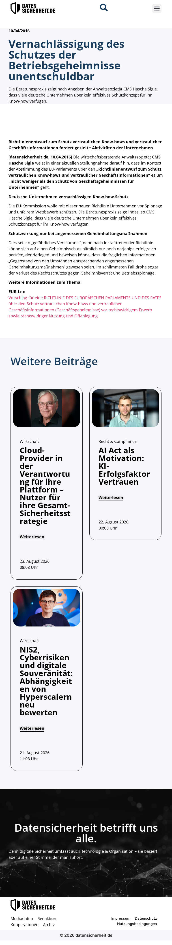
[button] (156, 8)
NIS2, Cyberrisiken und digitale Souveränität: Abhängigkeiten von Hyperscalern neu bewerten (46, 681)
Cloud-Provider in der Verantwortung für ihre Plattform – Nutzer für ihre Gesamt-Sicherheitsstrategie (45, 485)
